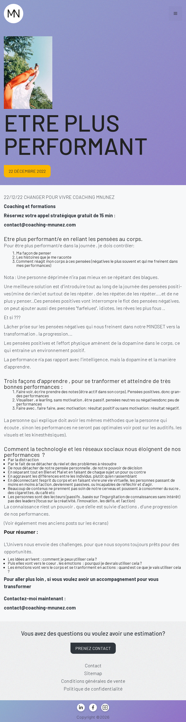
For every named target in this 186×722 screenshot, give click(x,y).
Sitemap (93, 673)
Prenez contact (93, 648)
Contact (93, 665)
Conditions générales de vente (93, 681)
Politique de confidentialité (93, 689)
